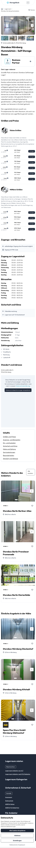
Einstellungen (17, 840)
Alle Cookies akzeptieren (17, 830)
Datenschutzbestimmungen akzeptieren (18, 390)
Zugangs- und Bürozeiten (11, 440)
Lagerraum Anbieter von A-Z (14, 771)
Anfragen (31, 151)
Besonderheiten (8, 455)
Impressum (21, 845)
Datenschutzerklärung (23, 386)
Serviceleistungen (9, 452)
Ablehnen (17, 835)
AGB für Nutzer (10, 804)
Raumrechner (10, 767)
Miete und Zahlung (9, 449)
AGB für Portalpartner (12, 808)
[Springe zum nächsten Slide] (32, 25)
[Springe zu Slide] (16, 499)
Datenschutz (13, 845)
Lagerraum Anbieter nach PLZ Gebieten (17, 774)
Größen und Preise (9, 437)
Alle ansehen (30, 472)
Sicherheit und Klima (10, 446)
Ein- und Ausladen (9, 443)
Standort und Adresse (10, 459)
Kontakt (8, 793)
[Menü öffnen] (28, 2)
